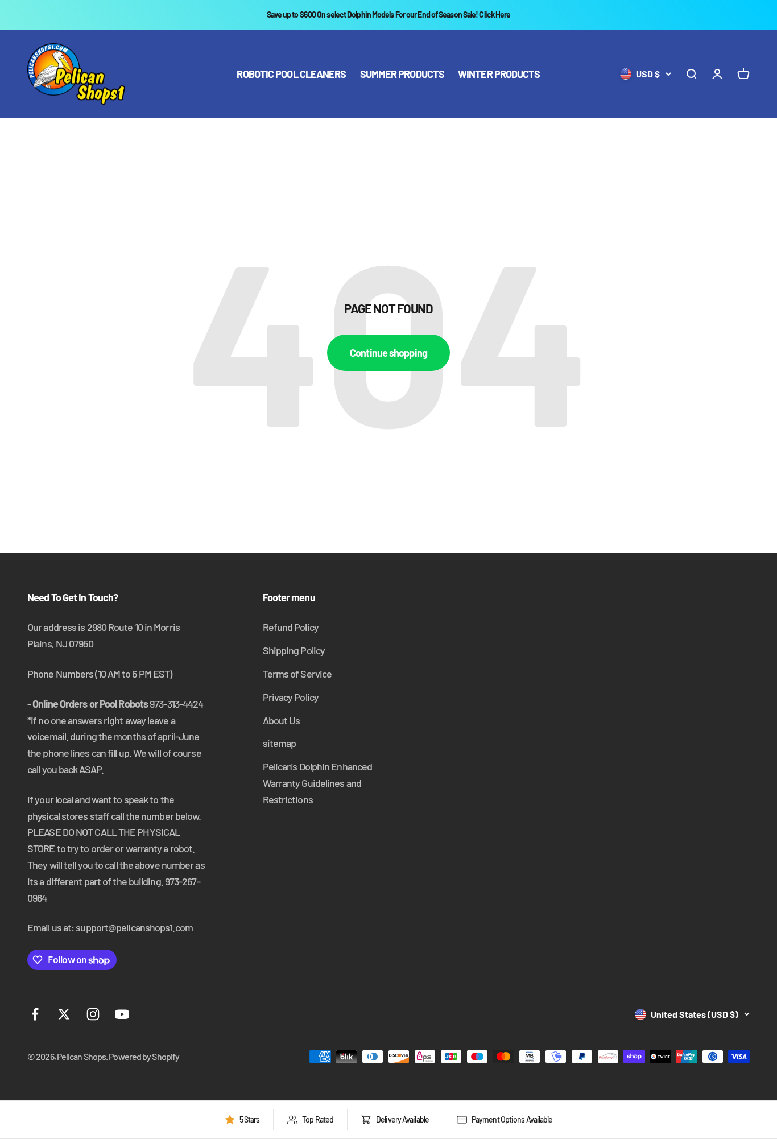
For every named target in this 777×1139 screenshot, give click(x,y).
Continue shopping (388, 352)
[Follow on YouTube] (122, 1014)
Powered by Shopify (144, 1056)
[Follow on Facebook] (35, 1014)
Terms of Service (297, 673)
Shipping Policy (294, 650)
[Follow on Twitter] (64, 1014)
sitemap (279, 743)
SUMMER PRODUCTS (402, 74)
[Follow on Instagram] (93, 1014)
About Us (281, 720)
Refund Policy (291, 627)
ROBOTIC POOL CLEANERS (291, 74)
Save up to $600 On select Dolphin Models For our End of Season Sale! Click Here (389, 14)
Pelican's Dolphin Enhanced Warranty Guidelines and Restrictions (318, 783)
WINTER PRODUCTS (499, 74)
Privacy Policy (291, 697)
